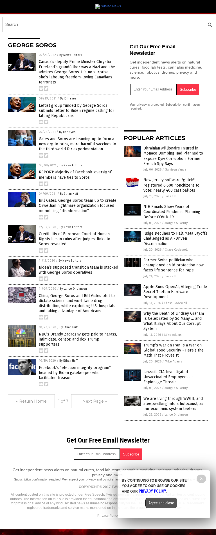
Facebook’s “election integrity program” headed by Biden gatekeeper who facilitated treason (75, 372)
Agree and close (161, 503)
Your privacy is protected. (147, 104)
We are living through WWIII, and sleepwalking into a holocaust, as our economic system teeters (173, 403)
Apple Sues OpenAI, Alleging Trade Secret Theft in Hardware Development (175, 291)
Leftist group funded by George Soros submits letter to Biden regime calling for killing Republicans (76, 110)
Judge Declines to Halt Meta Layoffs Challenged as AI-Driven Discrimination (175, 238)
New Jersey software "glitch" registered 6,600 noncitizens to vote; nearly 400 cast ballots (171, 185)
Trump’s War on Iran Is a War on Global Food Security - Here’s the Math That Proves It (173, 350)
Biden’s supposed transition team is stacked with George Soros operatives (78, 270)
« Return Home (31, 401)
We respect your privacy (79, 479)
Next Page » (94, 401)
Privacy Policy (108, 516)
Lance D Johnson (176, 414)
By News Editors (70, 55)
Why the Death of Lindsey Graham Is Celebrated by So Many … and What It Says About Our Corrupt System (173, 321)
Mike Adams (172, 335)
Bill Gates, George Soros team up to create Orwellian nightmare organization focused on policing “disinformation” (77, 205)
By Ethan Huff (69, 194)
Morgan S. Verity (176, 223)
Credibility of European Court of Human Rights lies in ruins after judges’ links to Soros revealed (74, 239)
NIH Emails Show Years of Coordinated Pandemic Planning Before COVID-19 (171, 211)
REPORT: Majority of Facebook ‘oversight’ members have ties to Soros (75, 175)
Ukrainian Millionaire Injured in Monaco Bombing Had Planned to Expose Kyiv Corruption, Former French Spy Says (173, 156)
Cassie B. (171, 196)
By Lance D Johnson (73, 289)
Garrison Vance (175, 169)
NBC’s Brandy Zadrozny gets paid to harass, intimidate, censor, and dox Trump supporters (78, 339)
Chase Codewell (176, 249)
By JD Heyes (68, 98)
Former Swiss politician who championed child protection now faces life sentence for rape (173, 265)
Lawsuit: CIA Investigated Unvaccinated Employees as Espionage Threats (168, 376)
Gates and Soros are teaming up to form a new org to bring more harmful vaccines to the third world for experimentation (77, 144)
